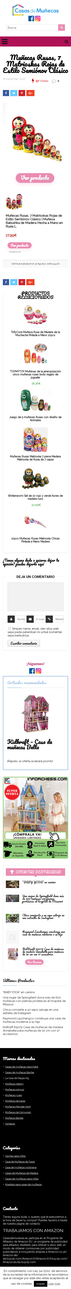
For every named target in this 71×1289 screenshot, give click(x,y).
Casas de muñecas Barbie (19, 1072)
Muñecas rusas (13, 1095)
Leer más (54, 1283)
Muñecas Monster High (18, 1106)
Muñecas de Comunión (18, 1112)
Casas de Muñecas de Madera (21, 1173)
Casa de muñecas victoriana (21, 1167)
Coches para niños (15, 1156)
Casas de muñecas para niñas (21, 1178)
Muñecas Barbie (14, 1118)
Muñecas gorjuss (14, 1089)
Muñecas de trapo (15, 1101)
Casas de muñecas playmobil (21, 1066)
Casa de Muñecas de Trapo (20, 1161)
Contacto (10, 1123)
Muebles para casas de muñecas (23, 1184)
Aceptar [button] (40, 1283)
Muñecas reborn (14, 1083)
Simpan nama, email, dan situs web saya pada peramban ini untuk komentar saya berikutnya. (35, 632)
